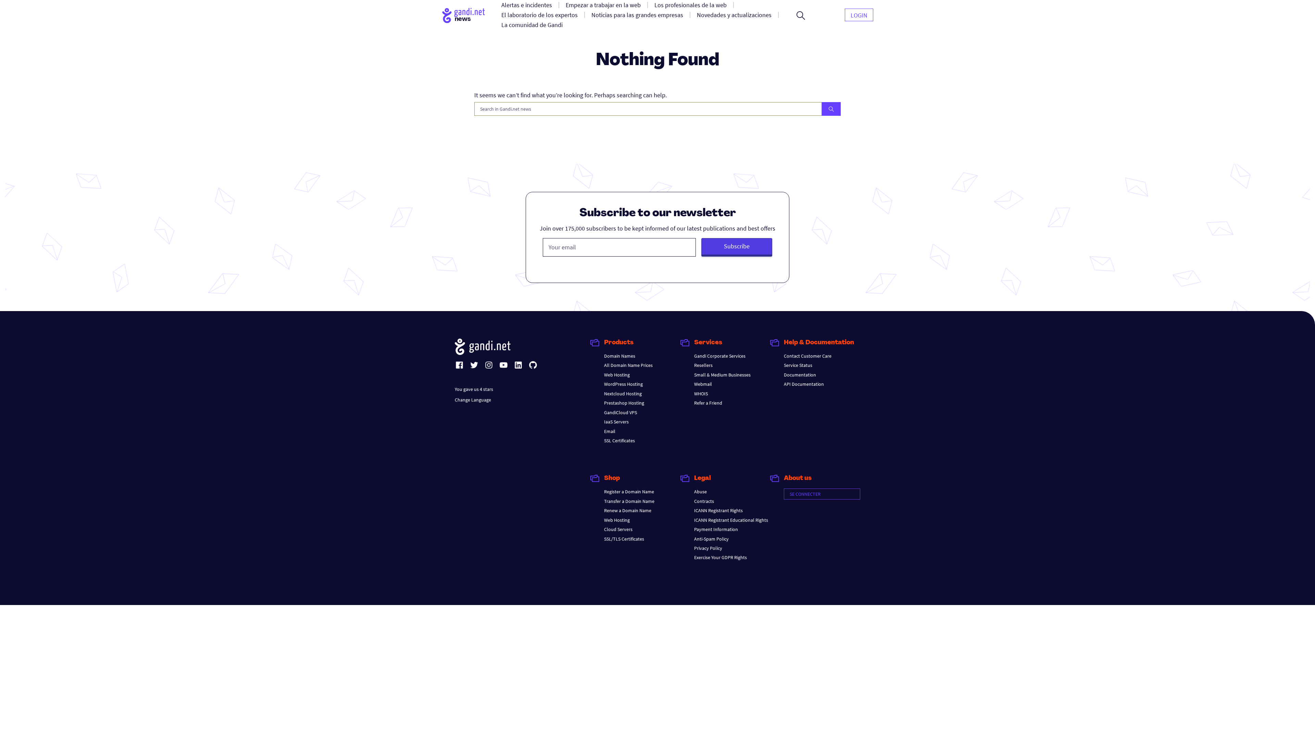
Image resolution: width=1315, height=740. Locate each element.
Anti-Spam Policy (711, 539)
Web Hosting (617, 375)
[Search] (831, 109)
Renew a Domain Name (627, 510)
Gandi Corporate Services (720, 356)
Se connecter (805, 494)
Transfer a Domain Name (629, 501)
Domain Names (619, 356)
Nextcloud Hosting (623, 394)
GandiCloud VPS (620, 412)
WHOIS (701, 394)
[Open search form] (801, 15)
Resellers (703, 365)
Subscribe (737, 246)
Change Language (473, 400)
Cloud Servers (618, 529)
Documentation (800, 375)
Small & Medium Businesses (722, 375)
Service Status (798, 365)
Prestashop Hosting (624, 403)
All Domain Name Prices (628, 365)
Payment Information (716, 529)
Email (609, 431)
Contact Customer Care (807, 356)
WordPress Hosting (623, 384)
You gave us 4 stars (474, 389)
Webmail (703, 384)
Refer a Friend (708, 403)
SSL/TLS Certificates (624, 539)
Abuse (700, 492)
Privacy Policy (708, 548)
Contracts (704, 501)
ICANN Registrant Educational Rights (731, 520)
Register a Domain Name (629, 492)
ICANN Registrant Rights (718, 510)
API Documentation (804, 384)
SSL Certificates (619, 440)
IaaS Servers (616, 422)
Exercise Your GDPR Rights (720, 557)
